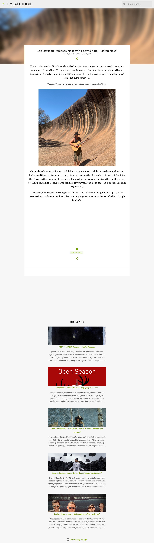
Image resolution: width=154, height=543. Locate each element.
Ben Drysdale (76, 253)
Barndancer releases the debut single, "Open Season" (77, 388)
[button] (77, 58)
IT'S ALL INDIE (19, 4)
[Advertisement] (77, 296)
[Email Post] (77, 250)
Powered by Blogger (78, 540)
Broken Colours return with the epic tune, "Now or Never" (77, 514)
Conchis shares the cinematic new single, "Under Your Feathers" (77, 473)
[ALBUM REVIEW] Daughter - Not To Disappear (77, 347)
